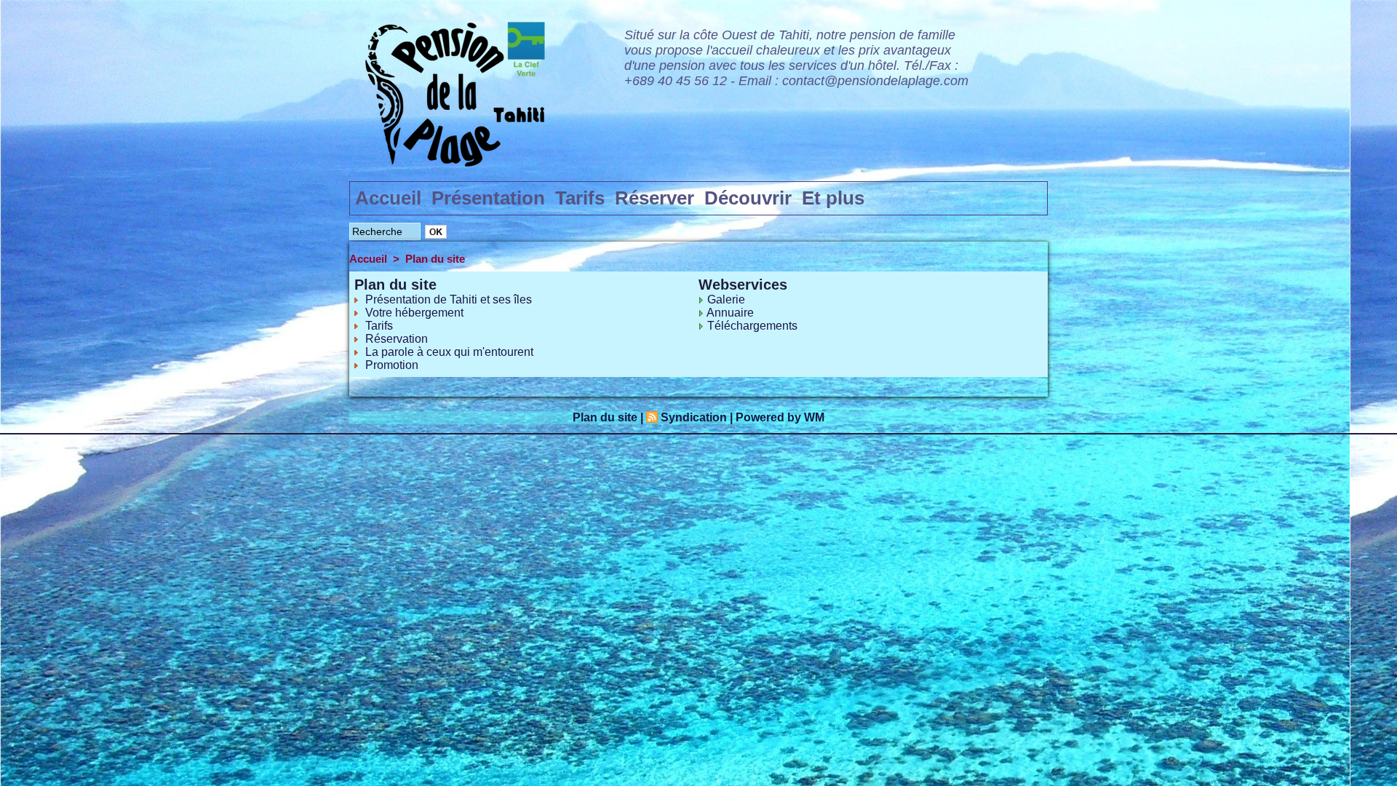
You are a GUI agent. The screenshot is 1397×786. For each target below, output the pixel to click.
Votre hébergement (414, 312)
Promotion (391, 365)
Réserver (654, 198)
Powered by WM (780, 417)
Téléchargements (752, 325)
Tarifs (580, 198)
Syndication (694, 417)
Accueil (388, 198)
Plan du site (435, 259)
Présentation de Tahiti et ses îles (448, 299)
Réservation (396, 339)
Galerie (726, 299)
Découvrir (748, 198)
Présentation (488, 198)
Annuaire (730, 312)
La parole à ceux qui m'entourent (449, 352)
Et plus (833, 198)
